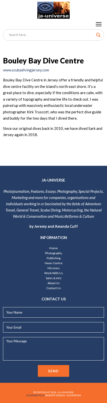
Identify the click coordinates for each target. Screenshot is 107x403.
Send (53, 371)
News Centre (53, 263)
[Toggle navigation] (99, 24)
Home (53, 248)
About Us (54, 283)
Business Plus (35, 395)
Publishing (53, 258)
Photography (53, 253)
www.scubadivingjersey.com (26, 70)
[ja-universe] (53, 9)
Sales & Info (53, 278)
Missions (54, 268)
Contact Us (53, 288)
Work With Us (53, 273)
